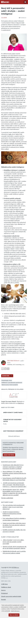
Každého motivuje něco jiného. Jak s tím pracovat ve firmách (14, 530)
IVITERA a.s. (15, 567)
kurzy (8, 362)
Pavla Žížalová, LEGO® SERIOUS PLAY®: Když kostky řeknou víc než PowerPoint (14, 479)
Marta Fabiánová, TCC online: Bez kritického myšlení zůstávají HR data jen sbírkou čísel (14, 473)
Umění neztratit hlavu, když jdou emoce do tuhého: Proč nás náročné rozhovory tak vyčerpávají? (14, 525)
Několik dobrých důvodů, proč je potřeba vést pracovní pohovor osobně (14, 552)
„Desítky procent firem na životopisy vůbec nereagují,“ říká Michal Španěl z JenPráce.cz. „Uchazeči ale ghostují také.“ (15, 484)
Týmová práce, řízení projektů (10, 385)
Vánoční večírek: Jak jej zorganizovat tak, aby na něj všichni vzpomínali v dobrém (15, 547)
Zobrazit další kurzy (14, 436)
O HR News (4, 584)
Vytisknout (23, 17)
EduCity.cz (21, 403)
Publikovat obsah (6, 587)
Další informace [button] (15, 611)
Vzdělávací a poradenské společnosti (12, 382)
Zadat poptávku (9, 455)
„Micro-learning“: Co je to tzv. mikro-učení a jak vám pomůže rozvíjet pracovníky (13, 541)
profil (22, 360)
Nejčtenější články (7, 502)
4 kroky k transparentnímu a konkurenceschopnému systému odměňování (12, 513)
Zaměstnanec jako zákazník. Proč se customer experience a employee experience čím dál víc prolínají (13, 466)
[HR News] (5, 2)
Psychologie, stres (7, 380)
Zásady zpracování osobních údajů (11, 596)
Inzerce (3, 590)
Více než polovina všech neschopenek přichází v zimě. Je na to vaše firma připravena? (13, 507)
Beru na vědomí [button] (14, 615)
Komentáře (7, 376)
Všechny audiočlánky (7, 498)
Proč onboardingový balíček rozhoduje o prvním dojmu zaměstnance (14, 519)
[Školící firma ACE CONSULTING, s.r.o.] (14, 395)
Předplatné (4, 593)
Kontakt (3, 599)
